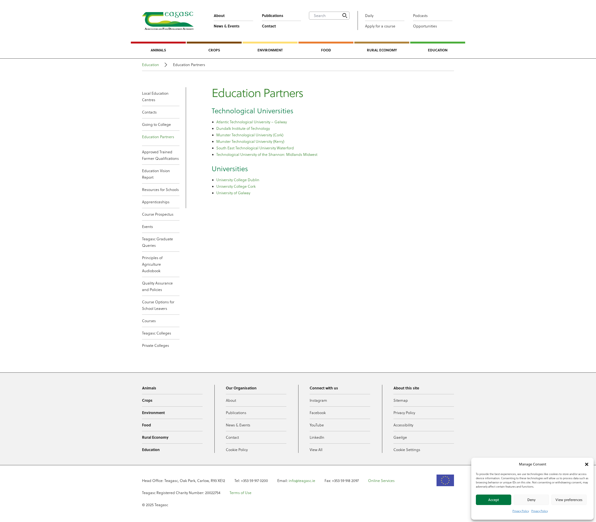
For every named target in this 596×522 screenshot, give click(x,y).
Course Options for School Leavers (158, 305)
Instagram (318, 400)
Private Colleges (155, 345)
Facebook (318, 412)
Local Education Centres (155, 96)
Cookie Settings (406, 449)
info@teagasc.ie (302, 480)
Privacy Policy (520, 511)
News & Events (227, 26)
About (219, 15)
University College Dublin (237, 179)
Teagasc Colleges (156, 333)
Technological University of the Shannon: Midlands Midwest (267, 154)
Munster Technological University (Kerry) (250, 141)
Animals (158, 50)
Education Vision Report (156, 174)
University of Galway (233, 192)
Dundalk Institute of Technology (243, 128)
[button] (586, 464)
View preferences (568, 499)
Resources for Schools (160, 189)
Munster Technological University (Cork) (249, 134)
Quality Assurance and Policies (157, 286)
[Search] (344, 16)
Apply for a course (380, 26)
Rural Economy (382, 50)
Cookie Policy (237, 449)
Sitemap (400, 400)
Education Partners (158, 136)
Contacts (149, 112)
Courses (149, 320)
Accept (493, 499)
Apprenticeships (155, 201)
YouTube (317, 425)
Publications (272, 15)
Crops (214, 50)
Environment (270, 50)
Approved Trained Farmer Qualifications (160, 155)
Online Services (381, 480)
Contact (269, 26)
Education (437, 50)
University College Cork (236, 186)
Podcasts (420, 15)
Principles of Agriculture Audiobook (152, 264)
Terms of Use (240, 492)
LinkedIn (317, 437)
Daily (369, 15)
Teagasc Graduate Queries (157, 242)
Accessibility (403, 425)
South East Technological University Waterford (255, 148)
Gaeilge (400, 437)
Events (147, 226)
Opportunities (425, 26)
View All (316, 449)
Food (326, 50)
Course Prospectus (157, 214)
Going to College (156, 124)
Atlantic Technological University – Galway (251, 121)
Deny (531, 499)
